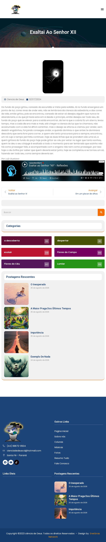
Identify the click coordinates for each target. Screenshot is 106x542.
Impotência (37, 332)
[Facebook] (5, 462)
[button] (102, 9)
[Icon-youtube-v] (10, 462)
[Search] (101, 212)
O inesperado (38, 284)
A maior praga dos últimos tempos (51, 308)
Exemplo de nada (40, 356)
